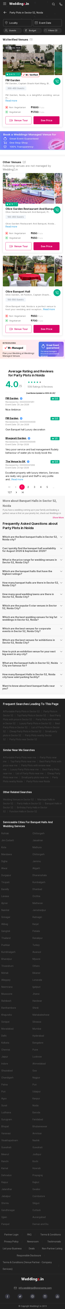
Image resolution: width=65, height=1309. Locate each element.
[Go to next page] (16, 492)
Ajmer (4, 903)
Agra (3, 1098)
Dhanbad (37, 889)
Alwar (4, 868)
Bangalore (37, 1042)
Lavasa (5, 896)
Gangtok (5, 931)
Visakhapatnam (9, 1140)
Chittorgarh (38, 833)
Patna (4, 1084)
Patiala (36, 931)
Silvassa (36, 1021)
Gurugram (6, 1119)
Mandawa (6, 854)
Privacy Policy (11, 1241)
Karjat (35, 924)
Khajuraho (6, 1014)
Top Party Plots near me (23, 761)
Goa (34, 1070)
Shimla (5, 1203)
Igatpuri (36, 987)
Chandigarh (7, 1077)
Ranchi (4, 1161)
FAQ (29, 1234)
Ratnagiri (37, 917)
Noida (35, 1105)
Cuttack (36, 1210)
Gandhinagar (8, 1210)
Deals (32, 1248)
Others (36, 966)
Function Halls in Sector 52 (23, 811)
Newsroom (33, 1241)
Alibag (4, 924)
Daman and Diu (40, 1224)
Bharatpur (6, 959)
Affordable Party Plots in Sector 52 (21, 711)
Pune (35, 1049)
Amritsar (37, 1133)
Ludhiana (6, 1112)
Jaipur (4, 1056)
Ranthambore (8, 1008)
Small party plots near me (35, 777)
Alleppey (5, 980)
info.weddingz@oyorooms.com (35, 1288)
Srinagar (5, 917)
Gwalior (36, 1189)
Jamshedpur (39, 910)
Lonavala (37, 980)
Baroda (36, 1112)
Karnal (4, 1168)
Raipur (4, 1182)
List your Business (12, 1248)
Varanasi (6, 1133)
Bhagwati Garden (16, 438)
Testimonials (54, 1241)
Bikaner (36, 973)
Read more (11, 100)
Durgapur (6, 875)
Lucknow (37, 1056)
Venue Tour (21, 120)
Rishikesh (6, 1001)
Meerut (5, 1154)
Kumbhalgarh (8, 952)
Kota (3, 847)
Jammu (36, 861)
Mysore (36, 959)
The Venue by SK (15, 461)
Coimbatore (38, 1196)
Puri (34, 1084)
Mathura (37, 847)
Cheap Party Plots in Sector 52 (25, 731)
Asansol (36, 952)
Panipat (5, 1224)
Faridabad (37, 1119)
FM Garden (12, 398)
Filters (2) (52, 30)
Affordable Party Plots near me (19, 757)
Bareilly (5, 889)
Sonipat (5, 1021)
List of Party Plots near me (30, 773)
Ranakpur (37, 938)
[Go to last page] (22, 492)
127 (10, 492)
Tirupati (5, 882)
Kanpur (36, 1098)
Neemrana (6, 987)
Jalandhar (6, 1189)
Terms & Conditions (50, 1234)
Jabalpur (6, 1196)
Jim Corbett (7, 840)
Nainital (5, 910)
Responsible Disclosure (29, 1255)
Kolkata (5, 1042)
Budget (32, 30)
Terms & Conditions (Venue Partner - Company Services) (27, 1265)
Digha (4, 861)
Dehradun (6, 1175)
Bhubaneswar (39, 1126)
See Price (46, 120)
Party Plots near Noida (38, 781)
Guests (12, 30)
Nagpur (36, 1077)
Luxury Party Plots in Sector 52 (35, 723)
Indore (4, 1063)
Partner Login (11, 1234)
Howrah (36, 1168)
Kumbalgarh (38, 882)
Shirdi (35, 1008)
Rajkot (35, 1182)
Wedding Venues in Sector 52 (18, 799)
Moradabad (7, 1028)
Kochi (35, 1161)
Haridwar (37, 1001)
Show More (58, 517)
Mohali (4, 973)
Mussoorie (6, 994)
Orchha (36, 896)
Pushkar (5, 945)
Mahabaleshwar (41, 1014)
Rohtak (5, 833)
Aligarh (36, 868)
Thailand (5, 938)
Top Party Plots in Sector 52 (31, 715)
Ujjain (4, 1217)
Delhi (3, 1035)
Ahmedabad (39, 1063)
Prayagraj (37, 1175)
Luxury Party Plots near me (24, 769)
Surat (4, 1105)
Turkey (36, 945)
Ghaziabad (7, 1070)
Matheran (37, 903)
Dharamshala (39, 875)
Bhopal (5, 1126)
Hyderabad (38, 1035)
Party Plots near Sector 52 (23, 739)
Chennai (5, 1049)
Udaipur (36, 1091)
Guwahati (6, 1147)
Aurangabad (39, 1217)
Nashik (36, 1140)
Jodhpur (36, 1154)
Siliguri (36, 1203)
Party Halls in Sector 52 (29, 803)
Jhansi (36, 994)
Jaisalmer (37, 840)
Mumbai (36, 1028)
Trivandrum (7, 966)
